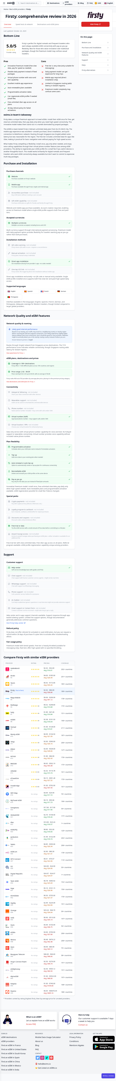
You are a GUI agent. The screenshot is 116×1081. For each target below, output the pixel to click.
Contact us (83, 1025)
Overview (7, 24)
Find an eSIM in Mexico (11, 1065)
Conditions (74, 1041)
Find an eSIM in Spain (10, 1057)
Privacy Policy (75, 1037)
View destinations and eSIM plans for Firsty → (20, 382)
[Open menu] (4, 3)
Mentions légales (76, 1045)
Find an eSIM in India (10, 1069)
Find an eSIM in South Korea (13, 1053)
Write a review (108, 1076)
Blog (37, 1045)
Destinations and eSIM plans (48, 24)
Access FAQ (31, 1024)
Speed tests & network (24, 24)
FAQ (37, 1049)
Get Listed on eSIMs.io (46, 1068)
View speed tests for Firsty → (15, 353)
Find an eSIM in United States (13, 1049)
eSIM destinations (9, 1037)
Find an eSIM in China (10, 1061)
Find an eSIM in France (11, 1045)
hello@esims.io (43, 1064)
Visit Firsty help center (14, 623)
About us (39, 1041)
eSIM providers (7, 1041)
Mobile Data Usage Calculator (48, 1037)
